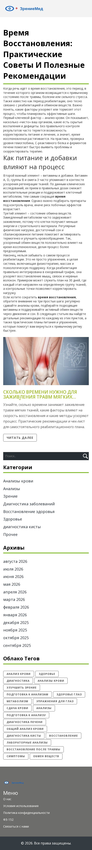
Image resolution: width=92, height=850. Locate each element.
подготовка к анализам (27, 694)
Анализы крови (18, 480)
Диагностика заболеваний (29, 503)
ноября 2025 (15, 630)
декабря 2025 (16, 622)
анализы (44, 708)
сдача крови (17, 708)
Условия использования (21, 806)
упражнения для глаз (55, 701)
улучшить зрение (22, 687)
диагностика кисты (22, 526)
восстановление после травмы (33, 749)
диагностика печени (25, 722)
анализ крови (19, 674)
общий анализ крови (25, 729)
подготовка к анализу (26, 715)
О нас (7, 799)
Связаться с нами (16, 826)
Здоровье (12, 519)
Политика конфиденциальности (26, 813)
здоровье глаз (69, 694)
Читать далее (20, 438)
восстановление (63, 736)
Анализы (11, 488)
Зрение (10, 496)
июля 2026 (13, 569)
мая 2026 (11, 584)
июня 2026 (13, 576)
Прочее (10, 534)
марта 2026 (14, 599)
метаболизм (17, 701)
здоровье (47, 674)
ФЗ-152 (8, 819)
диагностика (18, 681)
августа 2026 (15, 561)
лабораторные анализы (27, 742)
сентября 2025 (17, 645)
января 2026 (15, 614)
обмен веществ (46, 756)
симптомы (16, 756)
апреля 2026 (15, 591)
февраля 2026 (16, 607)
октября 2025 (16, 637)
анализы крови (51, 681)
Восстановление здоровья (29, 511)
